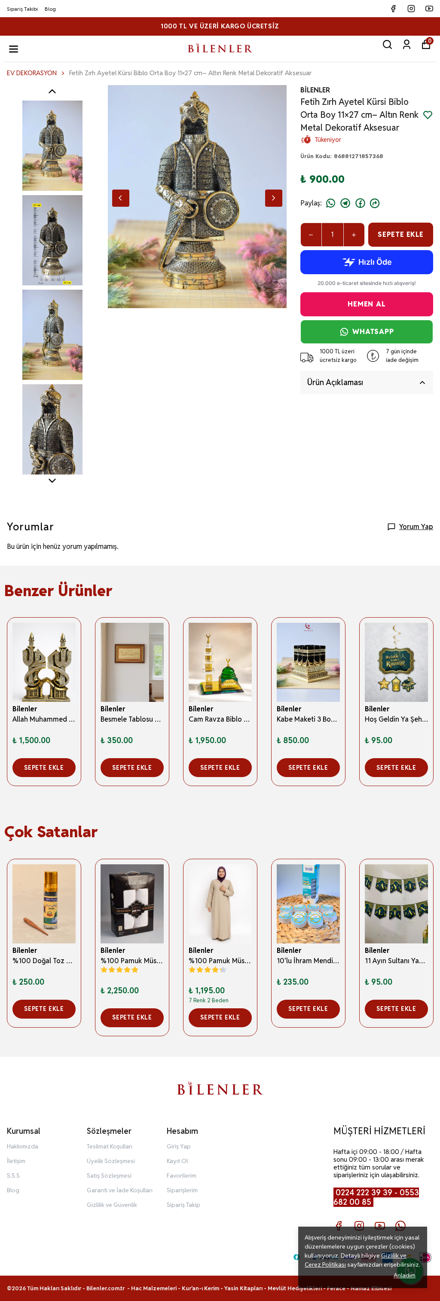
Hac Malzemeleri (154, 1288)
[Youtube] (380, 1226)
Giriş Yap (179, 1146)
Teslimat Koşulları (109, 1146)
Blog (50, 9)
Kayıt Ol (177, 1161)
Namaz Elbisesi (371, 1288)
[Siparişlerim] (406, 44)
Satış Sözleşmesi (109, 1175)
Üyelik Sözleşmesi (111, 1161)
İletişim (16, 1161)
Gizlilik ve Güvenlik (112, 1205)
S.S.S (13, 1175)
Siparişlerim (182, 1190)
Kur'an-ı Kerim (200, 1288)
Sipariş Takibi (22, 9)
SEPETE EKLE (401, 234)
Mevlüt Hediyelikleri (295, 1288)
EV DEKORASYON (32, 73)
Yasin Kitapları (243, 1288)
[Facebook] (338, 1226)
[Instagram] (359, 1226)
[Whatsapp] (400, 1226)
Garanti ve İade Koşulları (120, 1190)
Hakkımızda (22, 1146)
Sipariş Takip (183, 1205)
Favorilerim (181, 1175)
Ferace (337, 1288)
